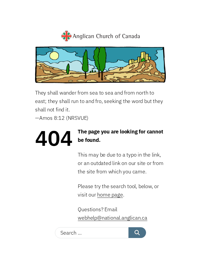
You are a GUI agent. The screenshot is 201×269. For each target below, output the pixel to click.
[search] (137, 232)
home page (110, 194)
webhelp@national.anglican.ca (112, 217)
